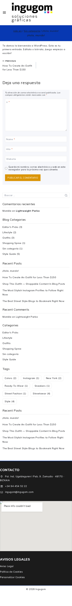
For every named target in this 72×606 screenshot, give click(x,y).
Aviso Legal (7, 566)
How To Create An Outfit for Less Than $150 (17, 65)
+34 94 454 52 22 (16, 486)
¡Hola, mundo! (11, 270)
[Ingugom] (32, 12)
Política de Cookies (11, 571)
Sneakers (42, 385)
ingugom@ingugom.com (19, 491)
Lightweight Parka (28, 210)
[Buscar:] (36, 195)
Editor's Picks (10, 227)
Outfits (7, 237)
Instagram (31, 378)
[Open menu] (4, 12)
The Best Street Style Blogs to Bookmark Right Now (33, 301)
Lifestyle (7, 232)
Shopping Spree (12, 243)
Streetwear (41, 393)
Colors (10, 378)
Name (10, 139)
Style (10, 401)
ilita (9, 149)
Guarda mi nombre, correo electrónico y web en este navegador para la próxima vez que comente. (37, 168)
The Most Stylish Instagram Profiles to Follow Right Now (33, 292)
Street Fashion (15, 393)
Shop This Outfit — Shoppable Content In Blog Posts (34, 283)
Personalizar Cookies (12, 577)
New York (53, 378)
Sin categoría (11, 248)
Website (11, 158)
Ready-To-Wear (16, 385)
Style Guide (9, 253)
